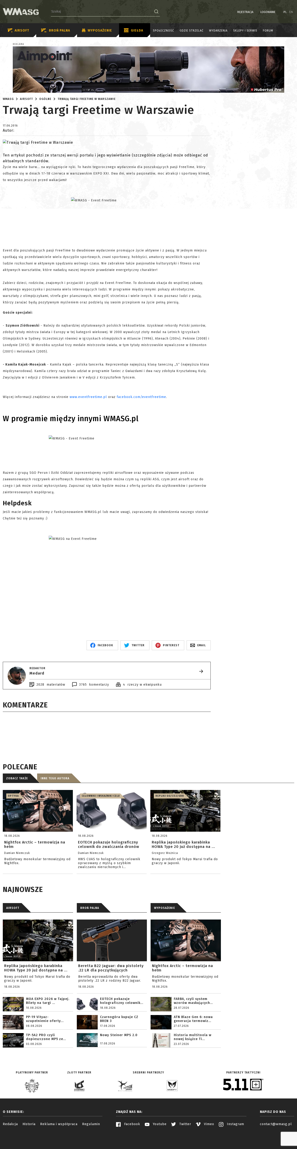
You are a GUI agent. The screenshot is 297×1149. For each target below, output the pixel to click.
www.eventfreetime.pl (88, 397)
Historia (29, 1124)
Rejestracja (245, 12)
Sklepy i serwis (245, 30)
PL (285, 12)
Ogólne (45, 99)
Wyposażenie (100, 30)
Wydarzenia (218, 30)
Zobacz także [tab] (17, 778)
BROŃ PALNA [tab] (89, 908)
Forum (268, 30)
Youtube (159, 1124)
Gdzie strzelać (191, 30)
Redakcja (10, 1124)
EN (291, 12)
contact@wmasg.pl (276, 1124)
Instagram (235, 1124)
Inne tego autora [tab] (55, 778)
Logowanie (267, 12)
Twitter (184, 1124)
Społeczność (163, 30)
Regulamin (91, 1124)
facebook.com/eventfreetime (141, 397)
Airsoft (22, 30)
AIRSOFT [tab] (12, 908)
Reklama (18, 44)
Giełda (137, 30)
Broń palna (59, 30)
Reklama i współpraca (58, 1124)
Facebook (131, 1124)
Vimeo (208, 1124)
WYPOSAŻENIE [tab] (164, 908)
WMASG (8, 99)
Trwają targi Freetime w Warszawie (87, 99)
